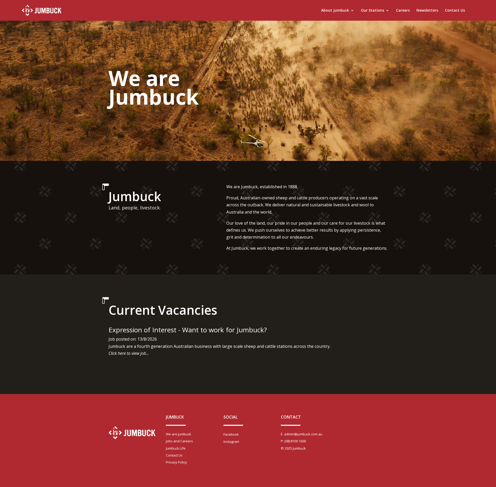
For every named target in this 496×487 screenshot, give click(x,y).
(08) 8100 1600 (295, 441)
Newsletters (427, 11)
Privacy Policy (176, 462)
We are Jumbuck (178, 434)
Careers (403, 11)
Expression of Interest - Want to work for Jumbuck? (188, 329)
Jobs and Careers (179, 441)
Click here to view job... (129, 353)
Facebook (231, 434)
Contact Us (455, 11)
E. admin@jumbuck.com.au (301, 434)
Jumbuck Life (175, 448)
